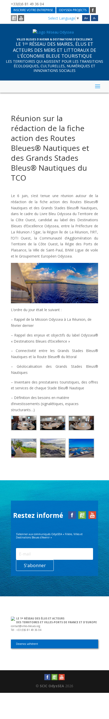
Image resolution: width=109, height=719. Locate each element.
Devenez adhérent (27, 644)
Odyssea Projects (72, 10)
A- (94, 18)
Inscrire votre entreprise (33, 10)
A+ (86, 18)
